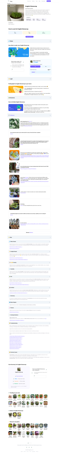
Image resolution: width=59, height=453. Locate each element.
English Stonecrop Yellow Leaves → (15, 347)
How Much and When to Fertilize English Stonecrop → (18, 292)
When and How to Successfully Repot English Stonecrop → (19, 284)
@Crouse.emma (13, 5)
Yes (45, 66)
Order (43, 19)
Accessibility (33, 451)
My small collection (34, 223)
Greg (31, 54)
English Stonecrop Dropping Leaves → (16, 338)
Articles (33, 1)
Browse (29, 232)
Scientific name (28, 19)
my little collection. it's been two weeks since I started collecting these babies (33, 192)
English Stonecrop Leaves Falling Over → (16, 344)
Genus (34, 19)
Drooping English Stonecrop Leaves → (16, 337)
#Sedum (12, 115)
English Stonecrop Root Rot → (14, 248)
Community (43, 1)
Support (22, 451)
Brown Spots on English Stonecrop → (16, 343)
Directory (37, 451)
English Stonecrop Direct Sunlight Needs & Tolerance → (19, 259)
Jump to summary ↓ (29, 36)
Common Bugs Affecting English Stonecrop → (17, 336)
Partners (25, 451)
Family (37, 19)
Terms (30, 451)
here (45, 318)
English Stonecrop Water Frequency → (16, 246)
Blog (39, 1)
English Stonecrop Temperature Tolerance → (17, 320)
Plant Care (29, 1)
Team (37, 1)
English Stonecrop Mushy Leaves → (15, 340)
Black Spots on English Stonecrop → (16, 341)
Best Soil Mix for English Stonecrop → (16, 282)
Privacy (28, 451)
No (35, 66)
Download (48, 1)
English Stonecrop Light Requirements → (16, 257)
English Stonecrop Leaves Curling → (16, 345)
